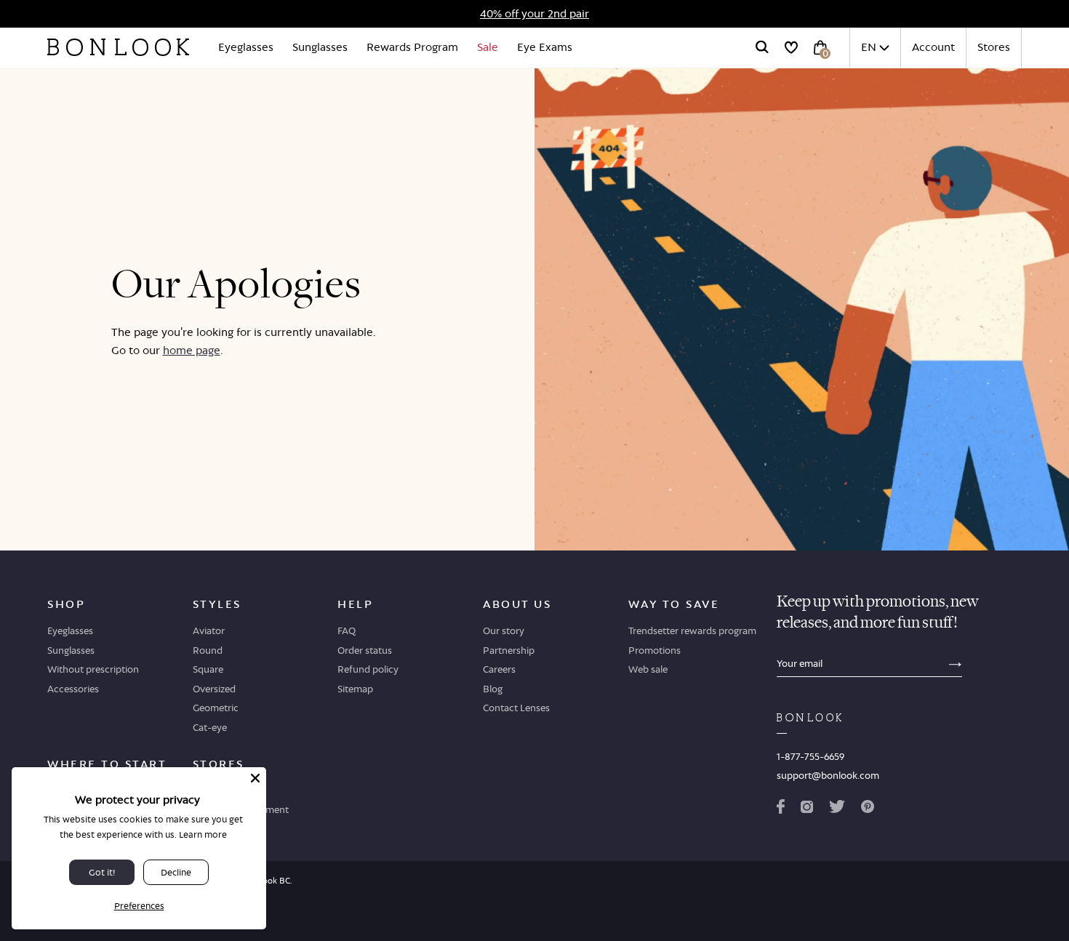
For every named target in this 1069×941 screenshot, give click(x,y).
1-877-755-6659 (810, 756)
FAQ (346, 630)
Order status (364, 650)
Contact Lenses (516, 707)
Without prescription (93, 669)
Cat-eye (210, 727)
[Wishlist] (791, 47)
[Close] (255, 778)
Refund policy (368, 669)
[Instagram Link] (806, 809)
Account (933, 47)
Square (208, 669)
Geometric (216, 707)
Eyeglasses (245, 47)
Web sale (648, 669)
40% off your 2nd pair (534, 13)
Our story (503, 630)
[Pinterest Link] (867, 809)
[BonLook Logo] (118, 47)
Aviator (209, 630)
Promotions (654, 650)
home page (191, 350)
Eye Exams (544, 47)
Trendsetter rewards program (692, 630)
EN (868, 47)
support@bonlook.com (828, 775)
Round (208, 650)
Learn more (203, 834)
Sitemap (355, 688)
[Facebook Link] (781, 809)
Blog (493, 688)
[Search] (762, 47)
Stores (993, 47)
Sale (487, 47)
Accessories (73, 688)
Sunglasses (320, 47)
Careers (499, 669)
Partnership (508, 650)
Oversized (214, 688)
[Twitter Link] (837, 809)
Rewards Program (412, 47)
